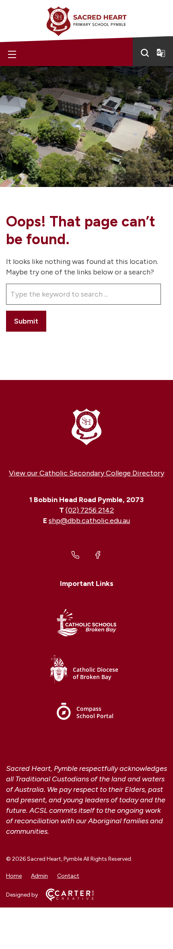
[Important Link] (86, 624)
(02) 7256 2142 (90, 510)
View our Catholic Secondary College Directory (86, 473)
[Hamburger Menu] (12, 54)
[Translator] (161, 52)
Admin (39, 875)
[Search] (145, 52)
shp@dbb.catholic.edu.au (89, 520)
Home (14, 875)
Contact (68, 875)
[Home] (86, 426)
